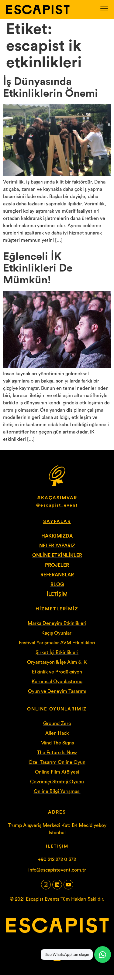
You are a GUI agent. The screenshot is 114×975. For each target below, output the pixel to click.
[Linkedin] (57, 884)
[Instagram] (46, 884)
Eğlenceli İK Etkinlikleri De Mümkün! (37, 268)
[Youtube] (68, 884)
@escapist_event (57, 505)
